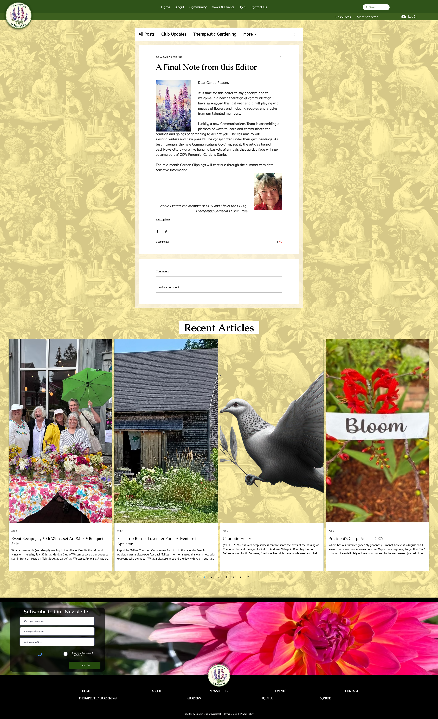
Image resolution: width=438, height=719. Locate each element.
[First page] (190, 577)
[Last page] (248, 577)
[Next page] (240, 577)
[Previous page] (197, 577)
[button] (180, 7)
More (248, 34)
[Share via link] (165, 231)
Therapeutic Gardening (214, 34)
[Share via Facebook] (157, 231)
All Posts (146, 34)
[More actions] (280, 57)
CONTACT (351, 691)
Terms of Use (230, 714)
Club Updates (173, 34)
